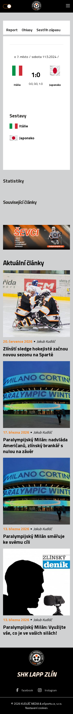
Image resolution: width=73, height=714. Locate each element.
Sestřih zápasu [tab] (48, 30)
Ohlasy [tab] (27, 30)
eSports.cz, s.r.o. (52, 703)
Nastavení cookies (36, 708)
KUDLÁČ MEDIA (30, 703)
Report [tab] (12, 30)
